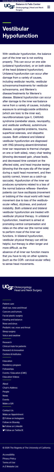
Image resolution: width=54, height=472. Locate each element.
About (5, 384)
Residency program (12, 365)
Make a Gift (8, 404)
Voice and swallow (11, 336)
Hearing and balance (12, 320)
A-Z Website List (10, 467)
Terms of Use (9, 463)
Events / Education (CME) (15, 373)
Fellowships (8, 369)
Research (7, 342)
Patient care (8, 304)
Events (6, 400)
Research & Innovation (13, 350)
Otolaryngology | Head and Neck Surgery (29, 8)
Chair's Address (10, 388)
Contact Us (8, 411)
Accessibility (9, 455)
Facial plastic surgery (13, 316)
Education (7, 361)
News (5, 396)
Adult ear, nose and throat (15, 308)
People (6, 392)
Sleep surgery (9, 332)
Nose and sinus (10, 324)
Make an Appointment (13, 415)
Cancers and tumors (12, 312)
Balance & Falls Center (28, 4)
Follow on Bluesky (11, 422)
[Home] (8, 6)
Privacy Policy (9, 459)
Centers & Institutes (12, 354)
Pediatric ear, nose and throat (16, 328)
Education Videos (11, 377)
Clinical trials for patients (14, 346)
